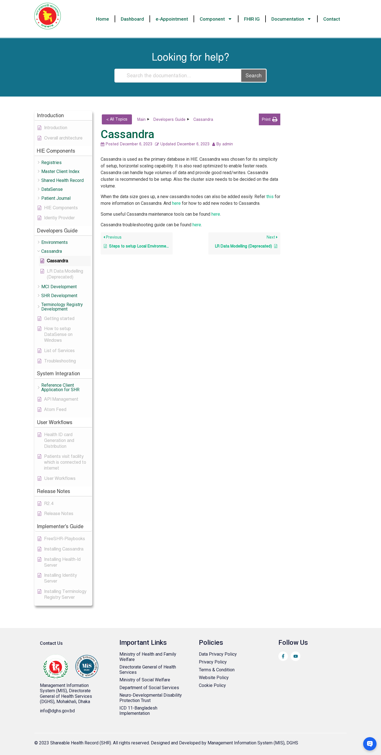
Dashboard (132, 19)
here (176, 203)
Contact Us (51, 643)
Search (253, 76)
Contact (331, 19)
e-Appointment (172, 19)
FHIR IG (252, 19)
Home (102, 19)
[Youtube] (295, 656)
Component (212, 19)
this (270, 196)
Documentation (287, 19)
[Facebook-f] (283, 656)
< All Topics (116, 119)
